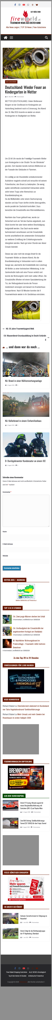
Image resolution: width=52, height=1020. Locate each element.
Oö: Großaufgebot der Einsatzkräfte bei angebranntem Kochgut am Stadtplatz (28, 630)
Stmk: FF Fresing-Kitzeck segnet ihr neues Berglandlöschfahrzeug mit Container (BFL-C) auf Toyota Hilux (31, 805)
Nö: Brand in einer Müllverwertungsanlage (23, 381)
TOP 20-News (26, 27)
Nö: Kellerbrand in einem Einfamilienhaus (23, 421)
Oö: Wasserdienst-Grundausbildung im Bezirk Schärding (25, 337)
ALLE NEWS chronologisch (37, 972)
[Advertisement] (21, 739)
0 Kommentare (20, 97)
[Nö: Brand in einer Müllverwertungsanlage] (26, 354)
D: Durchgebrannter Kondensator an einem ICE (25, 461)
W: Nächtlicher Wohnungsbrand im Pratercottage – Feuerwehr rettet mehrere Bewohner (29, 644)
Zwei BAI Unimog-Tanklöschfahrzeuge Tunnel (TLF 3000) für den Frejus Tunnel (33, 822)
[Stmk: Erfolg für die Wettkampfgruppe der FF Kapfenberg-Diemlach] (10, 935)
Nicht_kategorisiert (11, 82)
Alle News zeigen (12, 27)
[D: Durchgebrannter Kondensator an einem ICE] (26, 434)
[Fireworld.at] (5, 38)
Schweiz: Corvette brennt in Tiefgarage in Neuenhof (33, 917)
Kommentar (7, 492)
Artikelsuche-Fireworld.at (36, 975)
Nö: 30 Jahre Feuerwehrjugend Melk (20, 329)
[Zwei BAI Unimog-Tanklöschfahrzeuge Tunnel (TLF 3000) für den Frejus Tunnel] (10, 824)
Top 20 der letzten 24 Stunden (17, 975)
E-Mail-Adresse (8, 544)
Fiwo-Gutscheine (39, 27)
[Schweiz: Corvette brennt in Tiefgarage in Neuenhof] (10, 920)
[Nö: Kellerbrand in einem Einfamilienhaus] (26, 394)
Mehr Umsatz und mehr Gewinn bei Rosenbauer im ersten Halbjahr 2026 (24, 716)
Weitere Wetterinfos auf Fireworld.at (26, 600)
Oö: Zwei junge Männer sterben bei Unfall (29, 617)
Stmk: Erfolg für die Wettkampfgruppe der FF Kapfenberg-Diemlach (32, 932)
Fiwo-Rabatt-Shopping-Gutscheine (16, 972)
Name (5, 531)
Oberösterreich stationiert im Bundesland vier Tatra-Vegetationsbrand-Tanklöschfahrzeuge (26, 707)
